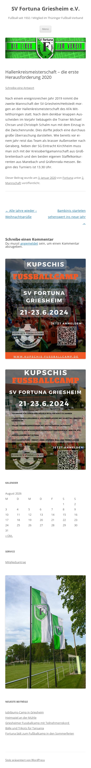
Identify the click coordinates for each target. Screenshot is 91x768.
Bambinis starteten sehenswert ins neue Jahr (67, 217)
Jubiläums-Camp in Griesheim (24, 712)
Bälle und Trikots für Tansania (24, 728)
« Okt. (9, 536)
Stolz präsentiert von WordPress (25, 760)
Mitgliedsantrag (15, 562)
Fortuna (68, 178)
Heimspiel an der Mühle (20, 718)
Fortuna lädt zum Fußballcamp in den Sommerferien (39, 733)
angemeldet (29, 243)
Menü (45, 29)
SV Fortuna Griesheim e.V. (45, 8)
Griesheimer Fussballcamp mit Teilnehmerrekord (37, 723)
